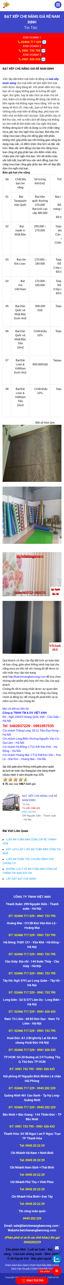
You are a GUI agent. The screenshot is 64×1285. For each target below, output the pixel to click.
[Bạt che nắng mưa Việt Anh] (6, 4)
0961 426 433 (31, 59)
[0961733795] (56, 1259)
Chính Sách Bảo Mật (40, 1265)
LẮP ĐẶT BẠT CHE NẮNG (21, 878)
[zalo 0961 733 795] (43, 50)
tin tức (30, 28)
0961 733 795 (31, 50)
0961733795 (35, 1280)
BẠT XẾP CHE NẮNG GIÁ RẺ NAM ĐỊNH (28, 68)
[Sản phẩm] (56, 1271)
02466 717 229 (31, 42)
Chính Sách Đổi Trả (42, 1268)
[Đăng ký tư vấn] (56, 1248)
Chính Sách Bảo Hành (16, 1265)
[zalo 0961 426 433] (43, 59)
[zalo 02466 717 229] (44, 42)
